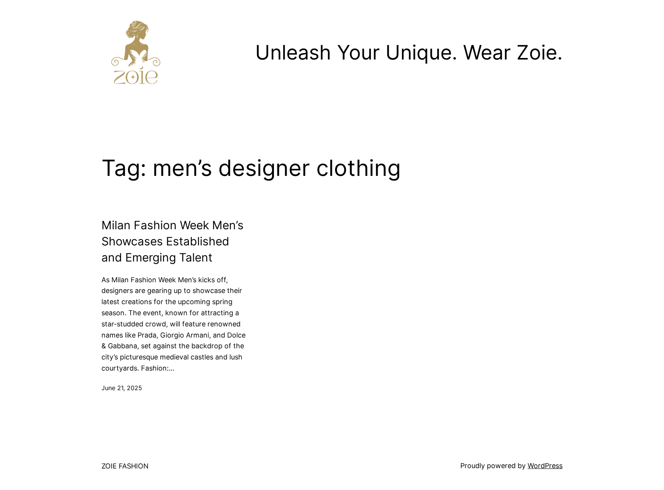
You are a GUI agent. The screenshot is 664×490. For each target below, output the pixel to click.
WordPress (545, 466)
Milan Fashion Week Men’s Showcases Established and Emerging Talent (172, 241)
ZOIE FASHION (125, 466)
